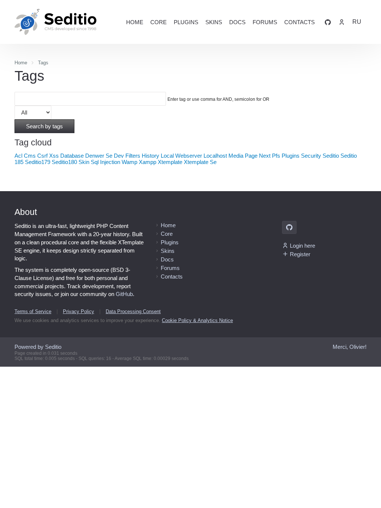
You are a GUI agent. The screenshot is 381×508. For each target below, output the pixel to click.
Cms (30, 155)
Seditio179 (37, 162)
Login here (302, 245)
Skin (84, 162)
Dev (119, 155)
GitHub (124, 294)
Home (134, 22)
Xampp (147, 162)
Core (158, 22)
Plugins (186, 22)
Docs (237, 22)
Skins (213, 22)
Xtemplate (170, 162)
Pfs (276, 155)
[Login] (341, 22)
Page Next (257, 155)
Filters (132, 155)
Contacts (299, 22)
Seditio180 (64, 162)
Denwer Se (98, 155)
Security (311, 155)
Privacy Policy (78, 311)
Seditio (331, 155)
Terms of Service (33, 311)
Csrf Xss (48, 155)
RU (356, 22)
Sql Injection (105, 162)
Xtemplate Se (200, 162)
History (150, 155)
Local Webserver (181, 155)
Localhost (215, 155)
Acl (18, 155)
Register (300, 254)
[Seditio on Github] (328, 22)
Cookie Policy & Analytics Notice (197, 320)
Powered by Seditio (38, 347)
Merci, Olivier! (349, 347)
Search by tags (44, 126)
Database (72, 155)
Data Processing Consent (133, 311)
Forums (265, 22)
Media (235, 155)
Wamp (129, 162)
